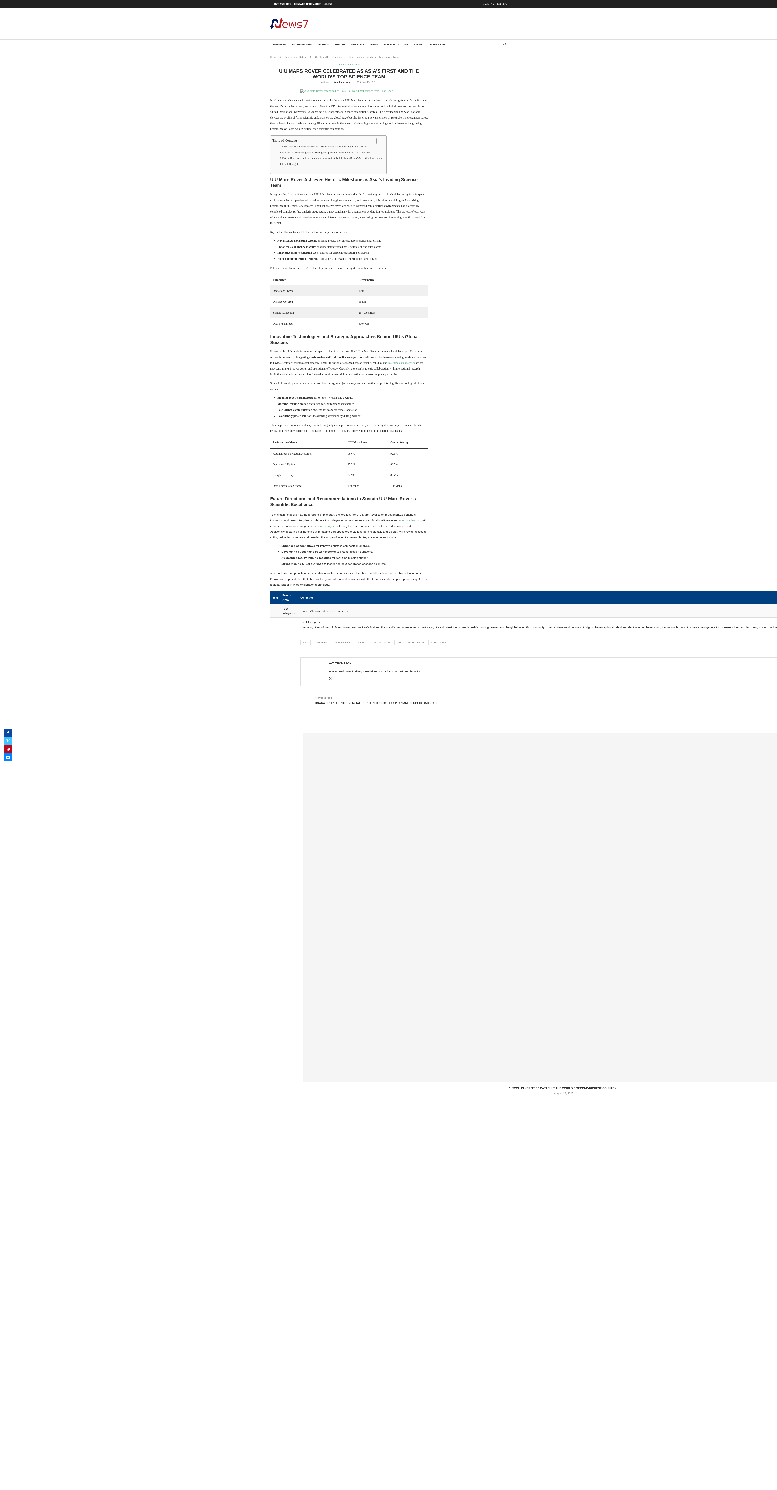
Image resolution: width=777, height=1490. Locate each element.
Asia (305, 642)
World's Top (438, 642)
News (374, 44)
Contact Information (307, 4)
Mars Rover (342, 642)
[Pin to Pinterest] (8, 749)
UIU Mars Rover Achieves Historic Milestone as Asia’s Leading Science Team (324, 146)
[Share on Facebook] (8, 733)
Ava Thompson (342, 82)
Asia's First (322, 642)
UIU (399, 642)
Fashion (323, 44)
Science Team (382, 642)
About (328, 4)
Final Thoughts (290, 164)
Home (273, 56)
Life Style (357, 44)
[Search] (505, 44)
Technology (436, 44)
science (362, 642)
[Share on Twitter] (8, 741)
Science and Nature (295, 56)
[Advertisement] (433, 23)
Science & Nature (396, 44)
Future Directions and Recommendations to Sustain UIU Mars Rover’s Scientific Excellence (332, 158)
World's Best (416, 642)
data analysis (326, 526)
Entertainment (302, 44)
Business (279, 44)
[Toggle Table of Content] (377, 141)
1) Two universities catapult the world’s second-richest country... (563, 1088)
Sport (418, 44)
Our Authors (282, 4)
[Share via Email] (8, 757)
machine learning (410, 520)
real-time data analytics (401, 362)
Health (340, 44)
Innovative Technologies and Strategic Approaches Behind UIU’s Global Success (326, 152)
